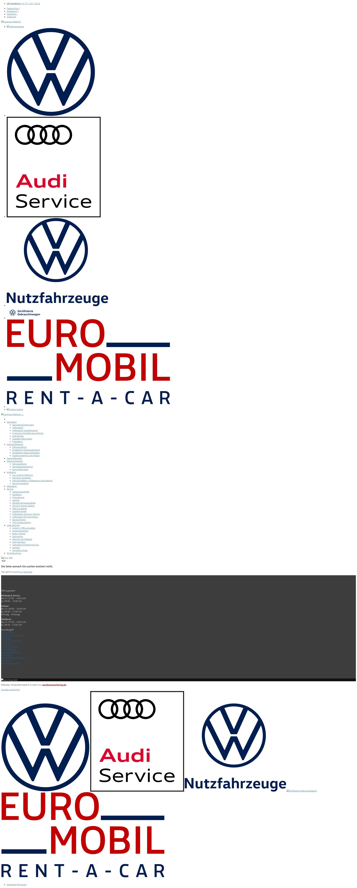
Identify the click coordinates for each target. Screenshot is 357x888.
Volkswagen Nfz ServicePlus (25, 516)
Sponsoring (17, 536)
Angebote (11, 472)
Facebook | (12, 14)
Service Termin (19, 519)
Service (10, 489)
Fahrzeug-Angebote (21, 477)
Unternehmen (13, 525)
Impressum (12, 11)
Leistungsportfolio (20, 491)
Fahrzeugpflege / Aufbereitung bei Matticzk (32, 480)
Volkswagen (17, 427)
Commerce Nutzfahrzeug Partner (28, 433)
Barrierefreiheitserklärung (13, 657)
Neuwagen (12, 422)
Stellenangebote (8, 649)
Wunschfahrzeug (20, 469)
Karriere (16, 547)
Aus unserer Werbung (22, 475)
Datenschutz (13, 8)
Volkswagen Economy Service (26, 514)
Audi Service (18, 436)
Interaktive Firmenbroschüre (25, 544)
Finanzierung (18, 497)
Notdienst (16, 494)
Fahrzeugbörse (19, 447)
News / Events (18, 533)
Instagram (11, 16)
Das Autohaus (19, 542)
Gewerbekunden (14, 458)
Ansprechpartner (20, 530)
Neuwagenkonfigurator (23, 424)
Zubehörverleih (19, 511)
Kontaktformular (20, 550)
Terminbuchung (14, 553)
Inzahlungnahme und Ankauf (25, 455)
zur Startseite (26, 571)
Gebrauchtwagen (15, 461)
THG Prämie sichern (21, 522)
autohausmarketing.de (54, 684)
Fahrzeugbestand (15, 444)
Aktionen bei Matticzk (22, 539)
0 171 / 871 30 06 (23, 3)
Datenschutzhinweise (11, 652)
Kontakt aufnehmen (10, 689)
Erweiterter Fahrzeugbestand (26, 449)
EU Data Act (6, 660)
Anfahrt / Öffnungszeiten (23, 528)
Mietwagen (12, 486)
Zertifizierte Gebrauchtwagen (26, 452)
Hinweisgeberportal (10, 663)
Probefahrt (17, 441)
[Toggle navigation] (22, 415)
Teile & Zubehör (19, 508)
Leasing (15, 500)
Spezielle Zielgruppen (22, 438)
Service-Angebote (20, 483)
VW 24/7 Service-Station (23, 505)
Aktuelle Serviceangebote (24, 502)
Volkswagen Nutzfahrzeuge (25, 430)
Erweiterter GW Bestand (12, 635)
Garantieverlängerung (22, 466)
